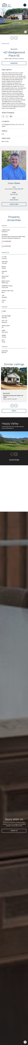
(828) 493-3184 (14, 194)
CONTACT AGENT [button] (14, 204)
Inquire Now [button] (14, 63)
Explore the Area (14, 459)
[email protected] (5, 43)
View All (14, 410)
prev (12, 38)
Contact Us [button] (14, 830)
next (16, 38)
